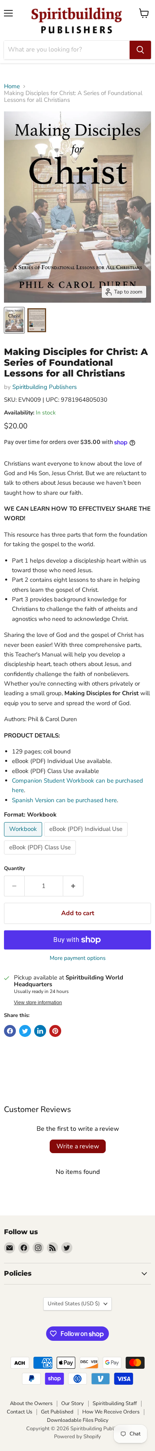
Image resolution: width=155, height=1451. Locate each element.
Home (12, 86)
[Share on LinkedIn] (40, 1031)
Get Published (57, 1411)
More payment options (78, 958)
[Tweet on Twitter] (25, 1031)
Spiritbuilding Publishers (44, 387)
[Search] (140, 50)
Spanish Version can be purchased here (64, 800)
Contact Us (19, 1411)
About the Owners (31, 1403)
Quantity (14, 869)
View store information (38, 1002)
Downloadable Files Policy (77, 1420)
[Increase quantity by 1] (73, 886)
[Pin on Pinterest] (55, 1031)
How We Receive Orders (111, 1411)
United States (74, 1303)
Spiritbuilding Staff (115, 1403)
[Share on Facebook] (10, 1031)
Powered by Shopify (77, 1436)
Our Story (72, 1403)
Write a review (77, 1146)
